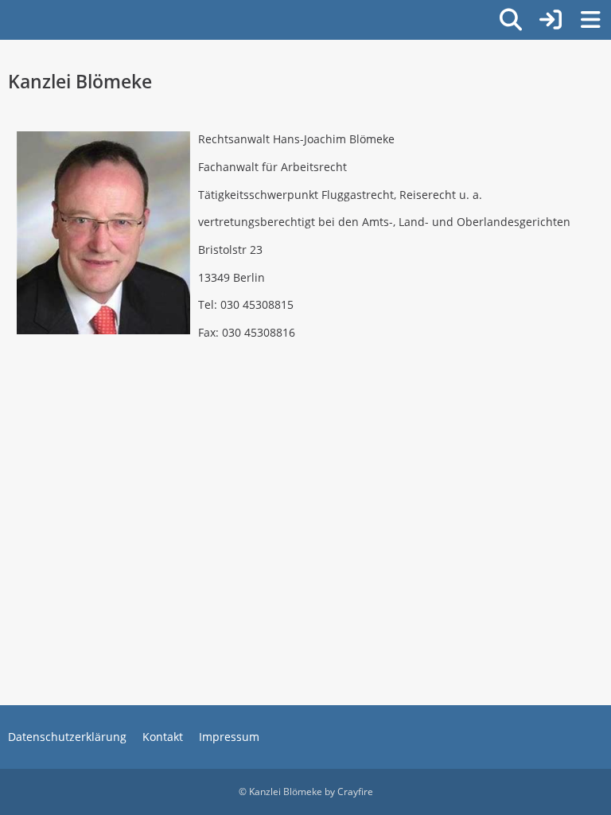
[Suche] (511, 20)
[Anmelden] (550, 20)
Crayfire (355, 791)
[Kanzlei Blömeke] (8, 17)
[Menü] (590, 20)
